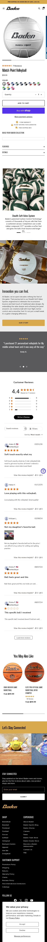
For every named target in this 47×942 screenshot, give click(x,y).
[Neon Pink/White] (13, 88)
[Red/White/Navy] (30, 84)
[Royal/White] (13, 84)
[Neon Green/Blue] (4, 88)
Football (5, 831)
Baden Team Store (31, 838)
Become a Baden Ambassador (30, 845)
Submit (23, 797)
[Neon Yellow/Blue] (8, 88)
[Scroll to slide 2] (23, 233)
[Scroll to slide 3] (28, 233)
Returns (5, 871)
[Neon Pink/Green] (39, 84)
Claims (5, 877)
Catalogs (5, 887)
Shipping (5, 868)
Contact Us (28, 850)
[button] (12, 672)
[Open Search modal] (39, 8)
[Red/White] (8, 84)
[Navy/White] (21, 84)
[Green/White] (17, 84)
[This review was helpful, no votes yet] (36, 475)
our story (23, 323)
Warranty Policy (8, 874)
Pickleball (6, 828)
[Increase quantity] (41, 95)
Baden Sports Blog (31, 825)
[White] (4, 84)
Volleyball (6, 841)
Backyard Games (9, 844)
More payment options (23, 117)
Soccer (5, 835)
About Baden (29, 822)
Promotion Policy (9, 864)
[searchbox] (14, 428)
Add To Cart (23, 103)
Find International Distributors (14, 884)
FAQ (25, 853)
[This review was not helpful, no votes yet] (40, 475)
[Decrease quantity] (36, 95)
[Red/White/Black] (34, 84)
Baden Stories (29, 828)
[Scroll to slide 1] (18, 233)
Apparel (5, 847)
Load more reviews (23, 638)
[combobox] (34, 435)
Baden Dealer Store (31, 841)
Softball (5, 838)
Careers (27, 831)
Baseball (5, 825)
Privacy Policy (14, 918)
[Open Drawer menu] (3, 8)
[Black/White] (26, 84)
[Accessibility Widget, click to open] (43, 471)
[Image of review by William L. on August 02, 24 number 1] (9, 535)
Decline (22, 930)
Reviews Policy (8, 880)
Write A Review (23, 417)
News (26, 835)
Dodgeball (6, 854)
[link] (15, 900)
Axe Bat (5, 850)
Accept (22, 924)
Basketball (6, 822)
